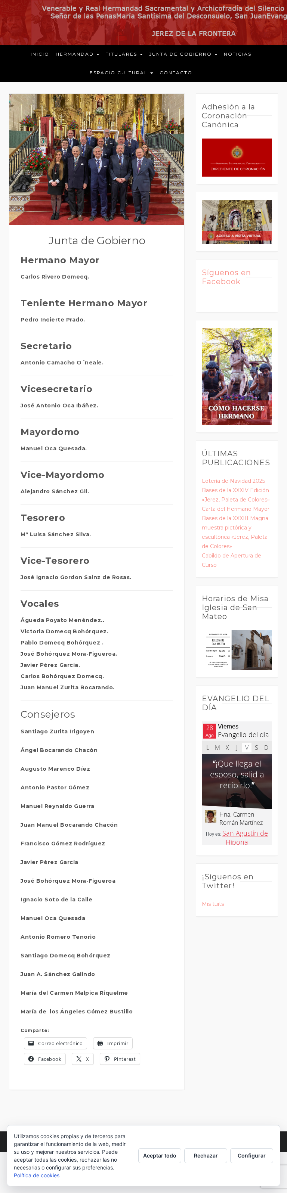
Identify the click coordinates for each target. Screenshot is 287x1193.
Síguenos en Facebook (226, 277)
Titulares (122, 54)
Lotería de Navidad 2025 (233, 481)
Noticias (237, 54)
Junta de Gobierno (181, 54)
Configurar (252, 1155)
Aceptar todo (159, 1155)
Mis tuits (213, 904)
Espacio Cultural (119, 72)
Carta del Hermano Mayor (235, 509)
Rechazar (206, 1155)
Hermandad (76, 54)
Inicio (40, 54)
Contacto (176, 72)
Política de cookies (36, 1175)
